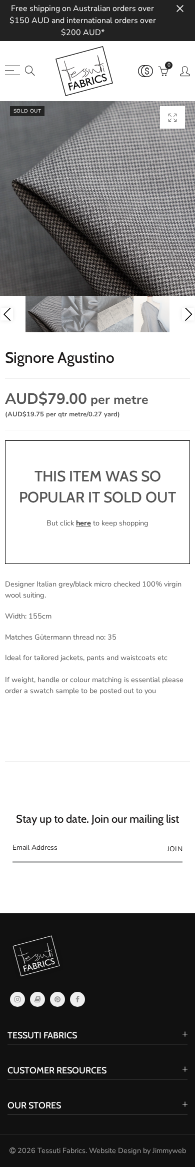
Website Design (115, 1150)
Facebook (77, 999)
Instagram (17, 999)
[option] (97, 198)
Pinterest (57, 999)
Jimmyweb (169, 1150)
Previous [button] (6, 314)
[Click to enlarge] (172, 117)
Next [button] (188, 314)
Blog (37, 999)
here (83, 523)
